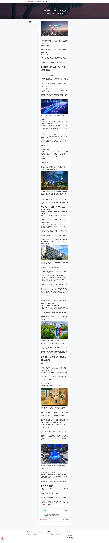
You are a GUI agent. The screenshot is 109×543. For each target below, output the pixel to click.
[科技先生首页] (30, 1)
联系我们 (71, 535)
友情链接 (68, 535)
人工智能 (58, 534)
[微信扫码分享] (62, 13)
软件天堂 (55, 1)
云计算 (31, 534)
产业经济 (39, 1)
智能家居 (49, 534)
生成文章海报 (42, 519)
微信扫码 (67, 519)
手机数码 (43, 1)
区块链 (55, 534)
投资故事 (52, 534)
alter (45, 510)
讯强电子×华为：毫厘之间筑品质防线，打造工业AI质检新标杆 (52, 514)
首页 (35, 1)
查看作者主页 (66, 510)
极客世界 (47, 1)
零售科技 (29, 534)
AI (58, 13)
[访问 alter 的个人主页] (42, 513)
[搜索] (80, 1)
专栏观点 (50, 1)
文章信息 (47, 519)
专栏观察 (54, 8)
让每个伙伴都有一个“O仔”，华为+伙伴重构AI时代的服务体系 (52, 515)
